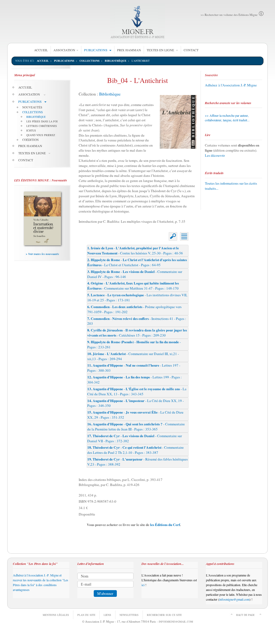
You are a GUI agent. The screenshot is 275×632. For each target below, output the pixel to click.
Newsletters (129, 615)
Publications (96, 50)
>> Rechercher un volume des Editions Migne (229, 14)
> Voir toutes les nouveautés (42, 254)
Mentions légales (56, 615)
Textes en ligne (161, 50)
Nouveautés (32, 107)
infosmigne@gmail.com (234, 599)
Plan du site (86, 615)
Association (64, 50)
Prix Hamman (129, 50)
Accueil (41, 50)
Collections (89, 61)
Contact (191, 50)
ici (143, 585)
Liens (107, 615)
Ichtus (31, 130)
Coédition (30, 140)
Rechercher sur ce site (164, 615)
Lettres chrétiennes (41, 126)
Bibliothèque (115, 61)
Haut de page (245, 615)
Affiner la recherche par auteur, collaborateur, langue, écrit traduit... (227, 117)
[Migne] (137, 22)
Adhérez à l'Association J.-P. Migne (231, 85)
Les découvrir (215, 155)
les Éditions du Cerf (165, 524)
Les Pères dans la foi (41, 121)
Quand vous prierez (40, 135)
